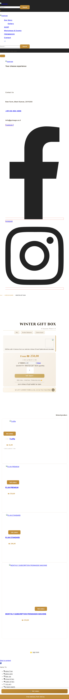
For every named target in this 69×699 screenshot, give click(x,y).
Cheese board (9, 295)
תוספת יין (21, 363)
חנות (1, 295)
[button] (0, 10)
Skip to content (5, 660)
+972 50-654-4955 (13, 111)
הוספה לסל (29, 376)
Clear (39, 363)
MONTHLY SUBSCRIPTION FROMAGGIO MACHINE (25, 614)
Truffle (12, 439)
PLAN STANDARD (12, 537)
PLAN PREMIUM (11, 487)
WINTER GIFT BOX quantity (34, 366)
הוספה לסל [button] (9, 433)
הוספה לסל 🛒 (34, 691)
